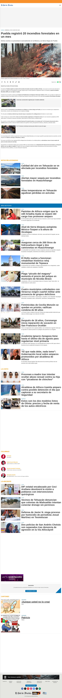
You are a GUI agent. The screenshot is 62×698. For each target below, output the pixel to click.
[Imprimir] (19, 82)
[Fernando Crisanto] (3, 475)
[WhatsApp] (7, 82)
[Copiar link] (16, 82)
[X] (5, 82)
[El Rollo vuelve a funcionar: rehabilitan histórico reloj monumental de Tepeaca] (10, 262)
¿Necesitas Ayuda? (31, 685)
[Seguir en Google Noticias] (60, 82)
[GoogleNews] (34, 689)
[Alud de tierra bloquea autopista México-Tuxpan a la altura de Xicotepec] (10, 231)
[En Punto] (3, 456)
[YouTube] (28, 689)
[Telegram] (10, 82)
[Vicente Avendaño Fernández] (3, 469)
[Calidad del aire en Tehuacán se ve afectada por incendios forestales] (10, 168)
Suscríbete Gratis (31, 591)
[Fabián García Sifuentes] (3, 462)
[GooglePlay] (40, 689)
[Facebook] (2, 82)
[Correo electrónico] (13, 82)
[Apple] (37, 689)
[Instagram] (31, 689)
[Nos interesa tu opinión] (31, 677)
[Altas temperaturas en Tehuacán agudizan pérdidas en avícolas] (10, 193)
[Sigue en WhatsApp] (58, 82)
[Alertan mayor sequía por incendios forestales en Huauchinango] (10, 180)
